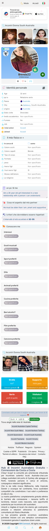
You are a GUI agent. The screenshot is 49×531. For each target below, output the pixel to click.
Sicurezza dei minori (27, 454)
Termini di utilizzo (9, 454)
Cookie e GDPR (9, 451)
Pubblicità (22, 451)
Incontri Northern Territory (34, 431)
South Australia (38, 105)
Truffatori (20, 447)
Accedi (35, 3)
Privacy (41, 451)
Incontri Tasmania (17, 439)
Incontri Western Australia (24, 443)
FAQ (24, 457)
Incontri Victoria (32, 439)
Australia (26, 101)
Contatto (41, 454)
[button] (2, 3)
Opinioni (37, 447)
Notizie (11, 447)
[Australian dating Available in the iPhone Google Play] (33, 461)
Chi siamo (32, 451)
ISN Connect (24, 523)
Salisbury (26, 105)
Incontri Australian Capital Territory (24, 426)
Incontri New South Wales (14, 431)
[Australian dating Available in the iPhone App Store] (16, 461)
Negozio (28, 447)
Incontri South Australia (32, 435)
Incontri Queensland (15, 435)
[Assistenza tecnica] (40, 527)
